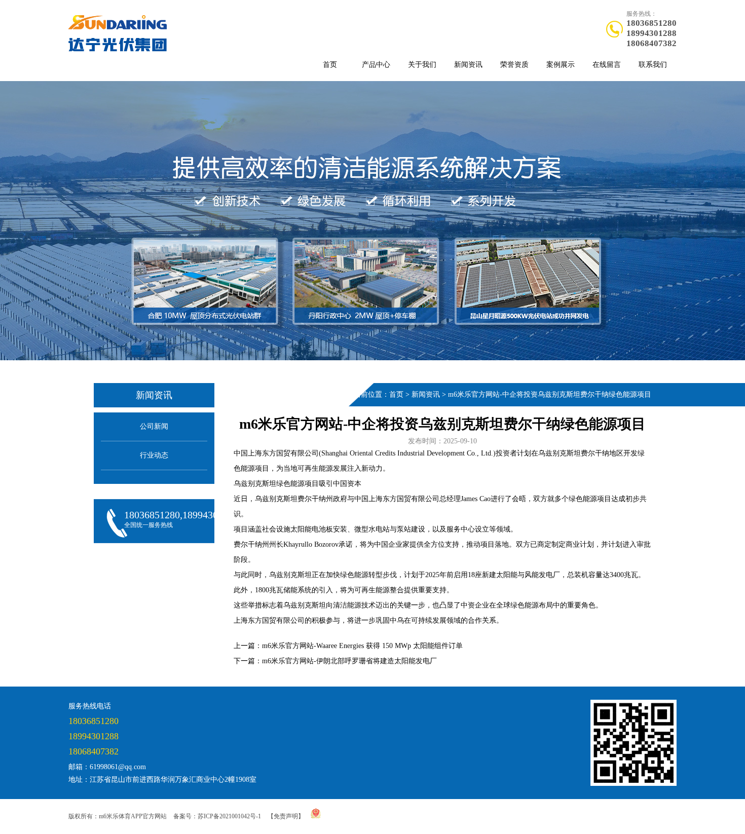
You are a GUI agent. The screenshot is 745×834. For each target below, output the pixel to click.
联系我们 (653, 64)
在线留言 (606, 64)
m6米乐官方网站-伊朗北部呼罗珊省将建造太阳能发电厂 (349, 661)
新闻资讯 (468, 64)
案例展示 (560, 64)
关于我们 (422, 64)
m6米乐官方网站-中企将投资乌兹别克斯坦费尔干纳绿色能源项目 (549, 394)
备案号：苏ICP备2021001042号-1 (217, 816)
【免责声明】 (286, 816)
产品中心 (376, 64)
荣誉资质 (514, 64)
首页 (330, 64)
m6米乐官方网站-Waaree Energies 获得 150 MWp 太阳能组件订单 (362, 646)
